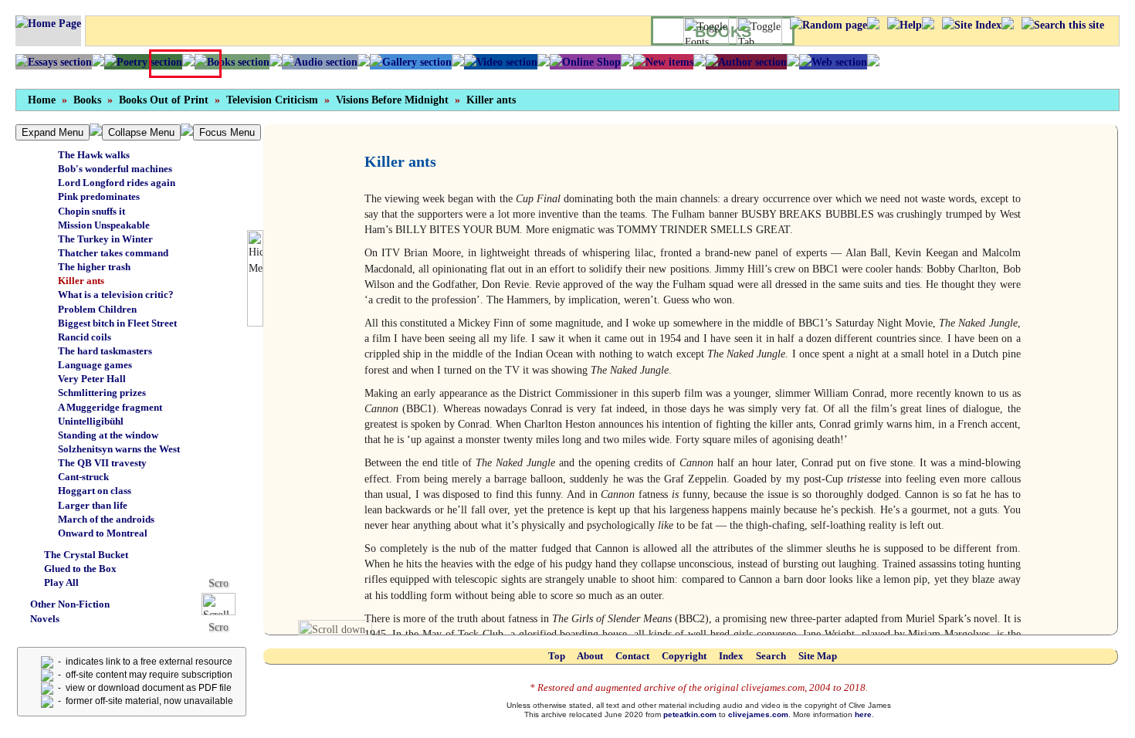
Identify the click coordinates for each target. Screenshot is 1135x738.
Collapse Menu (141, 132)
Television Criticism (272, 100)
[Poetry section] (143, 61)
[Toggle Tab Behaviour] (759, 31)
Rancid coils (84, 337)
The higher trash (94, 267)
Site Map (817, 656)
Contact (632, 656)
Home (42, 100)
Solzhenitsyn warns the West (119, 449)
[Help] (904, 24)
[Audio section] (319, 61)
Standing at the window (108, 435)
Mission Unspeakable (104, 225)
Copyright (684, 656)
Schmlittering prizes (102, 392)
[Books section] (232, 61)
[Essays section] (53, 61)
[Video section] (500, 61)
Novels (44, 619)
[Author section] (746, 61)
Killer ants (491, 100)
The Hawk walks (94, 155)
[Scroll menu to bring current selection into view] (224, 603)
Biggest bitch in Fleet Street (117, 323)
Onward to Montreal (102, 533)
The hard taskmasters (105, 351)
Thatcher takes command (113, 253)
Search (771, 656)
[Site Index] (971, 24)
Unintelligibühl (91, 421)
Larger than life (92, 505)
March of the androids (106, 519)
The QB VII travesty (102, 463)
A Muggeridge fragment (110, 407)
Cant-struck (83, 476)
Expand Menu (52, 132)
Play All (61, 582)
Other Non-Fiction (70, 604)
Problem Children (97, 309)
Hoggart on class (94, 490)
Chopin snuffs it (91, 211)
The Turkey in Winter (105, 239)
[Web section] (833, 61)
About (590, 656)
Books (87, 100)
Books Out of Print (163, 100)
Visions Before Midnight (392, 100)
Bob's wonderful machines (115, 168)
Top (556, 656)
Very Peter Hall (92, 378)
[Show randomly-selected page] (828, 24)
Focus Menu (227, 132)
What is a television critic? (116, 294)
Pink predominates (99, 196)
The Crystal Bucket (86, 554)
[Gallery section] (411, 61)
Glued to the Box (80, 568)
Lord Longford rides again (116, 182)
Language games (95, 365)
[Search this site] (1063, 24)
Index (731, 656)
